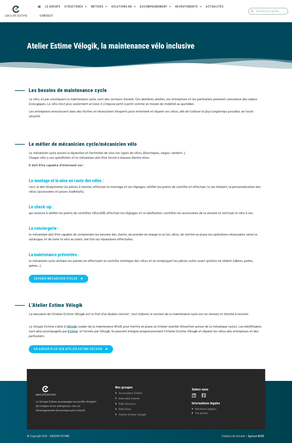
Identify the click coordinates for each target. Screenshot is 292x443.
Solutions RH (121, 6)
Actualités (214, 6)
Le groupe (53, 6)
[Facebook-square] (203, 395)
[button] (58, 279)
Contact (46, 15)
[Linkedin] (194, 395)
